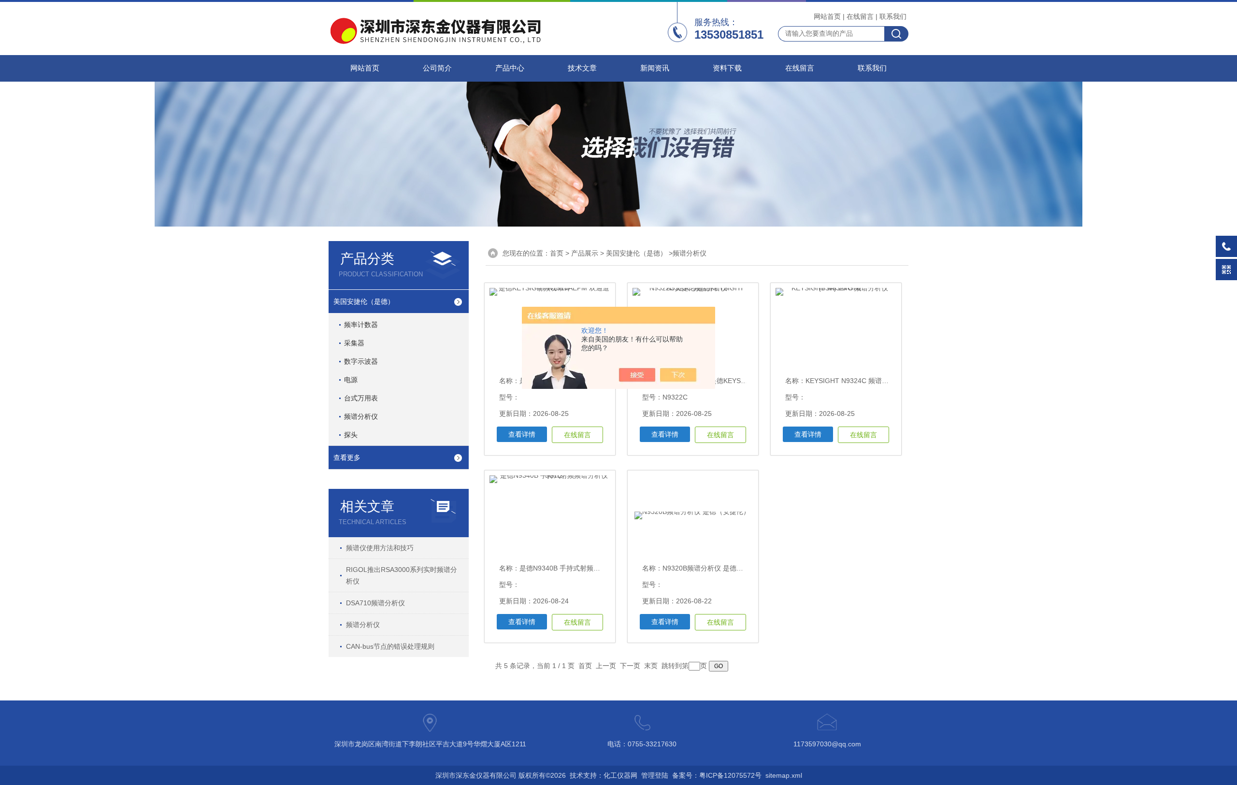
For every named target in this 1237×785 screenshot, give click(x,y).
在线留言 (860, 16)
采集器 (354, 343)
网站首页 (827, 16)
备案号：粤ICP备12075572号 (717, 775)
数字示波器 (361, 361)
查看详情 (521, 434)
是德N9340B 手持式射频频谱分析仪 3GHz (583, 568)
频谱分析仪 (361, 416)
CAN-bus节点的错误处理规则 (390, 646)
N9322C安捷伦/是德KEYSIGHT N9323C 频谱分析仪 (741, 381)
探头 (351, 435)
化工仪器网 (620, 775)
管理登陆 (654, 775)
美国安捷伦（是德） (363, 301)
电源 (351, 380)
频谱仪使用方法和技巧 (380, 548)
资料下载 (727, 68)
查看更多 (346, 457)
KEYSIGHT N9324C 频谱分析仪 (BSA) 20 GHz (876, 381)
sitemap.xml (783, 775)
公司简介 (437, 68)
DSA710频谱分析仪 (375, 603)
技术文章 (582, 68)
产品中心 (509, 68)
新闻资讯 (654, 68)
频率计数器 (361, 324)
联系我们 (892, 16)
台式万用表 (361, 398)
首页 (556, 253)
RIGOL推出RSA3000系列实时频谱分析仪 (401, 575)
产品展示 (584, 253)
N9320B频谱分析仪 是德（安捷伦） (716, 568)
